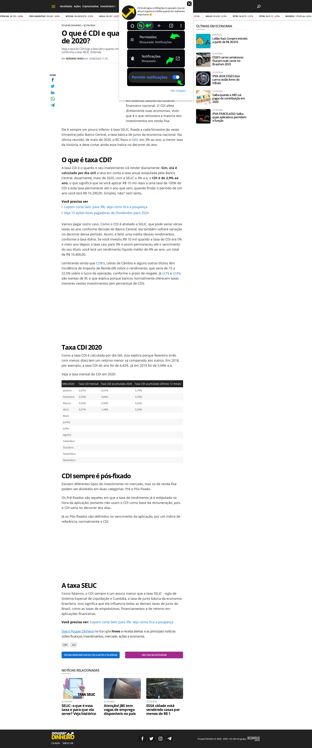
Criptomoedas (90, 6)
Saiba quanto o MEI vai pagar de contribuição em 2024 (228, 98)
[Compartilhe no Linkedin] (52, 92)
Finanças (217, 35)
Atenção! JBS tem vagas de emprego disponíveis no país (120, 710)
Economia (89, 25)
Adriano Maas (75, 58)
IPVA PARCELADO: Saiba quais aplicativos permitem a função (229, 117)
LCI (164, 273)
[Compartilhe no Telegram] (52, 105)
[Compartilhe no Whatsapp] (52, 99)
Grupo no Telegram (169, 738)
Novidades (66, 6)
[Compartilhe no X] (52, 86)
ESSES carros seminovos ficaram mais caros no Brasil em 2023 (227, 61)
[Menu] (53, 6)
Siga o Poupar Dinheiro (78, 631)
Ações (77, 6)
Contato (55, 743)
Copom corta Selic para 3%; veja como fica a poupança (105, 207)
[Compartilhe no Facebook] (52, 80)
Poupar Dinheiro (71, 25)
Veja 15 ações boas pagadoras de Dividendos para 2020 (106, 213)
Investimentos (108, 6)
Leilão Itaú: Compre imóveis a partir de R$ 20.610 (229, 40)
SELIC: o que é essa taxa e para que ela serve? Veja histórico (79, 710)
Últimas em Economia (214, 26)
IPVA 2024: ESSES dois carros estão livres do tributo (226, 79)
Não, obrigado (178, 90)
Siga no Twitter (151, 738)
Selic (135, 139)
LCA (175, 273)
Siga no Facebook (142, 738)
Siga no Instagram (160, 738)
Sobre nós (67, 743)
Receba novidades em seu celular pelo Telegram (90, 655)
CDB (99, 263)
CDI (65, 644)
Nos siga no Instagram (154, 655)
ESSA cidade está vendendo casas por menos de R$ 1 (163, 710)
